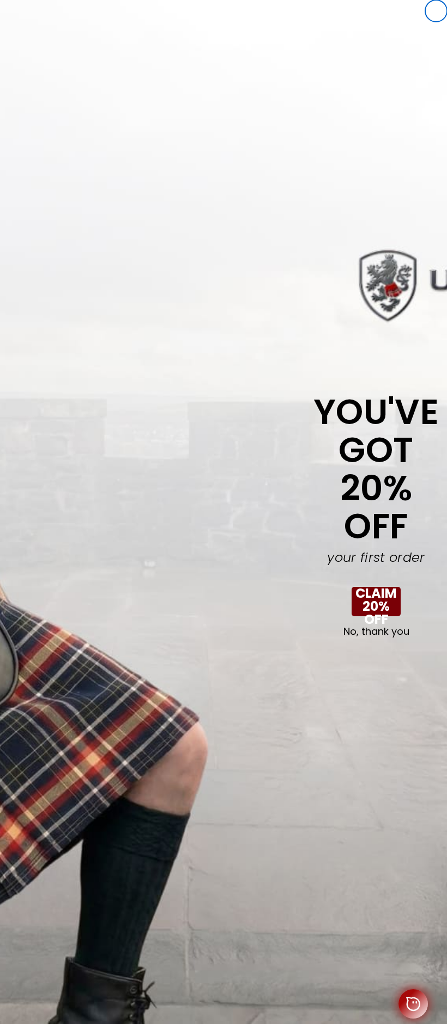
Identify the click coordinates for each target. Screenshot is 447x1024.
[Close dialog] (436, 11)
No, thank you (376, 631)
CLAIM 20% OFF (376, 601)
